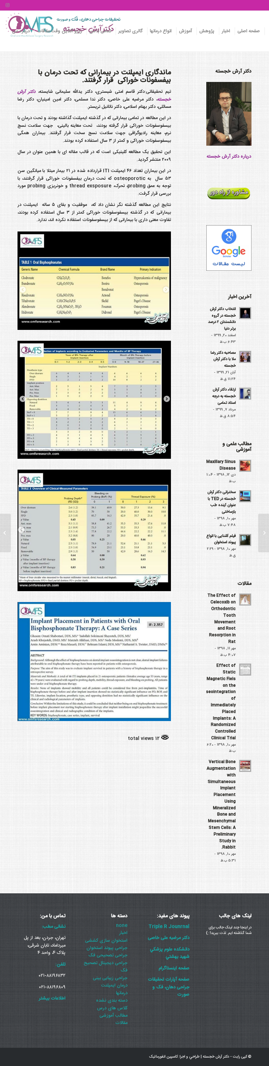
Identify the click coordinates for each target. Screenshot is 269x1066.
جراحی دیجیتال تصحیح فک (105, 966)
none (121, 925)
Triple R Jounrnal (169, 926)
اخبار (123, 933)
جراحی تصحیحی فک (107, 955)
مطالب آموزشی (113, 1015)
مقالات (121, 1023)
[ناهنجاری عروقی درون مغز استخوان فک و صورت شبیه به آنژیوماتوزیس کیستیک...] (263, 533)
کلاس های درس (112, 1008)
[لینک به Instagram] (7, 5)
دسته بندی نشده (111, 1000)
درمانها (121, 993)
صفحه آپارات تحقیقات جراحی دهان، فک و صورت (168, 987)
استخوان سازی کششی (106, 940)
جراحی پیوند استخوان (107, 948)
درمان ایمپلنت (114, 985)
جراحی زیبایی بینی (110, 978)
